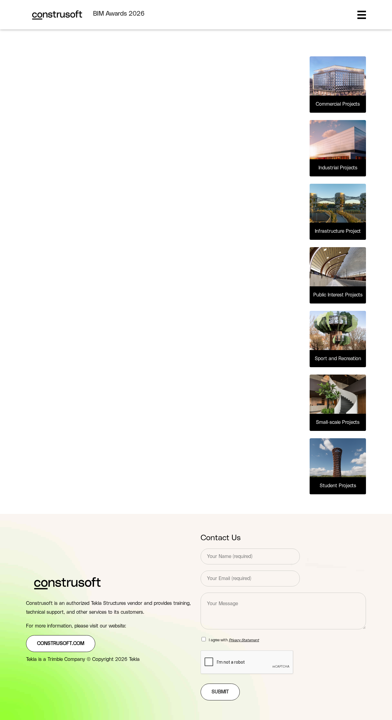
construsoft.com (60, 643)
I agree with (234, 640)
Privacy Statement (244, 640)
